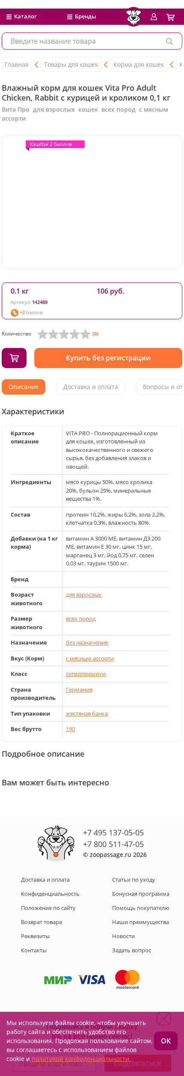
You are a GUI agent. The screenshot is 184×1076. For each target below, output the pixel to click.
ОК (166, 1041)
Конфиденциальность (50, 894)
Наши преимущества (140, 922)
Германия (79, 689)
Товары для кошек (71, 64)
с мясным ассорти (90, 658)
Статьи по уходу (133, 879)
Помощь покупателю (140, 908)
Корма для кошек (138, 64)
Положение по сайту (48, 908)
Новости (123, 936)
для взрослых (83, 594)
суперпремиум (86, 674)
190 (70, 729)
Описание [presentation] (24, 387)
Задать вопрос (131, 950)
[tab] (23, 387)
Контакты (34, 950)
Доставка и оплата (45, 879)
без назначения (87, 642)
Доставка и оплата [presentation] (90, 387)
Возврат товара (41, 922)
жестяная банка (87, 713)
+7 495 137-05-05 (113, 832)
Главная (17, 64)
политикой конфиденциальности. (81, 1059)
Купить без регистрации (108, 358)
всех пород (80, 618)
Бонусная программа (140, 894)
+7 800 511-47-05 (113, 844)
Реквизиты (35, 936)
